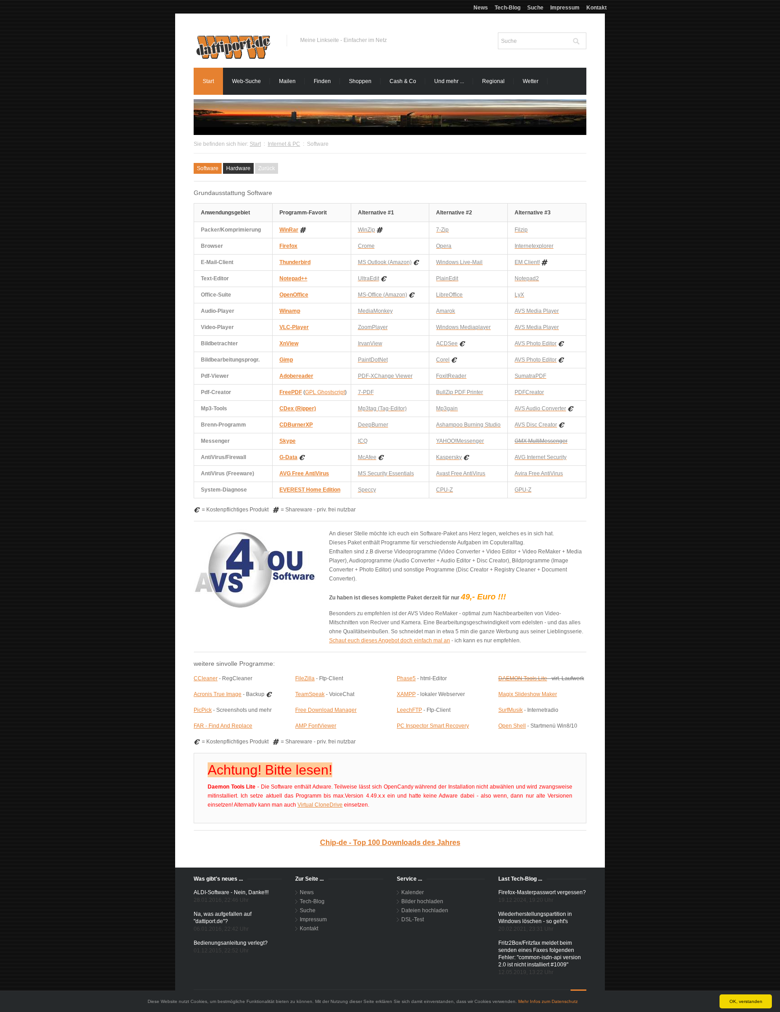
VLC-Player (294, 327)
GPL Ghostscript (325, 392)
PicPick (203, 710)
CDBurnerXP (296, 425)
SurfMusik (510, 710)
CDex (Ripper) (297, 408)
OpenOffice (293, 295)
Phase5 (406, 678)
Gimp (286, 360)
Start (255, 144)
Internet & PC (284, 144)
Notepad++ (293, 278)
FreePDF (290, 392)
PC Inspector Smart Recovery (433, 726)
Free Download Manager (326, 710)
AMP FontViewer (315, 726)
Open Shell (512, 726)
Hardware (238, 168)
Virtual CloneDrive (320, 805)
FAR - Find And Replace (223, 726)
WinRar (288, 230)
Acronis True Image (217, 694)
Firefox (288, 246)
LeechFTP (409, 710)
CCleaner (206, 678)
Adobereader (296, 376)
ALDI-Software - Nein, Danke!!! (231, 892)
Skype (287, 441)
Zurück (266, 168)
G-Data (288, 457)
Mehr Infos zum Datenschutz (548, 1001)
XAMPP (406, 694)
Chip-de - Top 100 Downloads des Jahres (390, 842)
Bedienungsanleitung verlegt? (231, 943)
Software (207, 168)
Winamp (289, 311)
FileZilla (305, 678)
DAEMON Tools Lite (522, 678)
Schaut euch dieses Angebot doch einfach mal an (389, 640)
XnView (288, 343)
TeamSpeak (310, 694)
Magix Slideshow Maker (527, 694)
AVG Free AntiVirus (304, 473)
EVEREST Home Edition (309, 490)
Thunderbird (295, 262)
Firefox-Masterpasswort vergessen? (542, 892)
